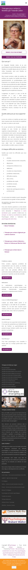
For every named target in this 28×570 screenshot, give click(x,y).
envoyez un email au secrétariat (11, 215)
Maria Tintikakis (9, 226)
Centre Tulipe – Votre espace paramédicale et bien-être (14, 475)
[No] (26, 564)
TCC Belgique (4, 481)
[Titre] (3, 3)
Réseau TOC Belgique (6, 490)
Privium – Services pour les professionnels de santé (13, 487)
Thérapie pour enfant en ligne (8, 384)
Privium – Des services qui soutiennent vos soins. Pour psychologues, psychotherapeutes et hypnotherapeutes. (14, 551)
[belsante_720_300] (14, 402)
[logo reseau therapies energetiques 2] (14, 392)
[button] (26, 3)
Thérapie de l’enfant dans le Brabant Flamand (12, 377)
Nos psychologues (6, 367)
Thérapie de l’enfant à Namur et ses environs (11, 371)
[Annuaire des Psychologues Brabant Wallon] (14, 520)
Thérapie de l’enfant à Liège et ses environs (11, 373)
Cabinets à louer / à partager (8, 502)
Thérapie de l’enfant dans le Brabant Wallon (11, 375)
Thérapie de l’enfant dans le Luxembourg (11, 382)
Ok (14, 567)
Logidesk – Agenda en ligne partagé (9, 478)
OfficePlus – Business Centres (8, 505)
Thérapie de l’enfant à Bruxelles (9, 369)
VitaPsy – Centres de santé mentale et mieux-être (12, 484)
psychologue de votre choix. (9, 219)
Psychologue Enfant (12, 546)
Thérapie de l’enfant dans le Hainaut (10, 379)
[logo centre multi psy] (14, 512)
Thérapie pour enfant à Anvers (8, 380)
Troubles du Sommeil (6, 496)
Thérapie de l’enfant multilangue (9, 386)
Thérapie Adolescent (6, 499)
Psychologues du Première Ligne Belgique (11, 493)
